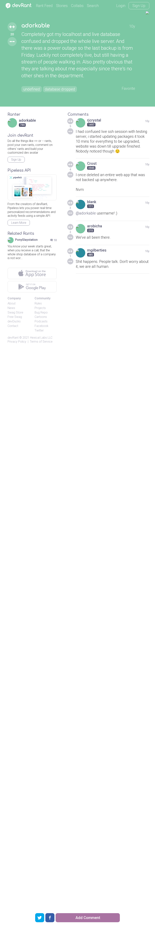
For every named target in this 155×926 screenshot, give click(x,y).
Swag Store (15, 312)
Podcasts (41, 321)
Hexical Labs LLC (41, 337)
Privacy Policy (17, 341)
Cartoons (41, 317)
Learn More (18, 223)
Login (120, 5)
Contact (13, 326)
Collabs (77, 5)
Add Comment (87, 917)
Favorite (128, 88)
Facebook (41, 326)
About (12, 303)
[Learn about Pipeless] (32, 187)
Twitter (39, 330)
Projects (40, 308)
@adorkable (86, 213)
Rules (38, 303)
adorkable (35, 26)
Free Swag (15, 317)
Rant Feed (44, 5)
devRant (13, 337)
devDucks (14, 321)
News (11, 308)
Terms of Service (41, 341)
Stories (62, 5)
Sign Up (139, 5)
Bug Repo (41, 312)
